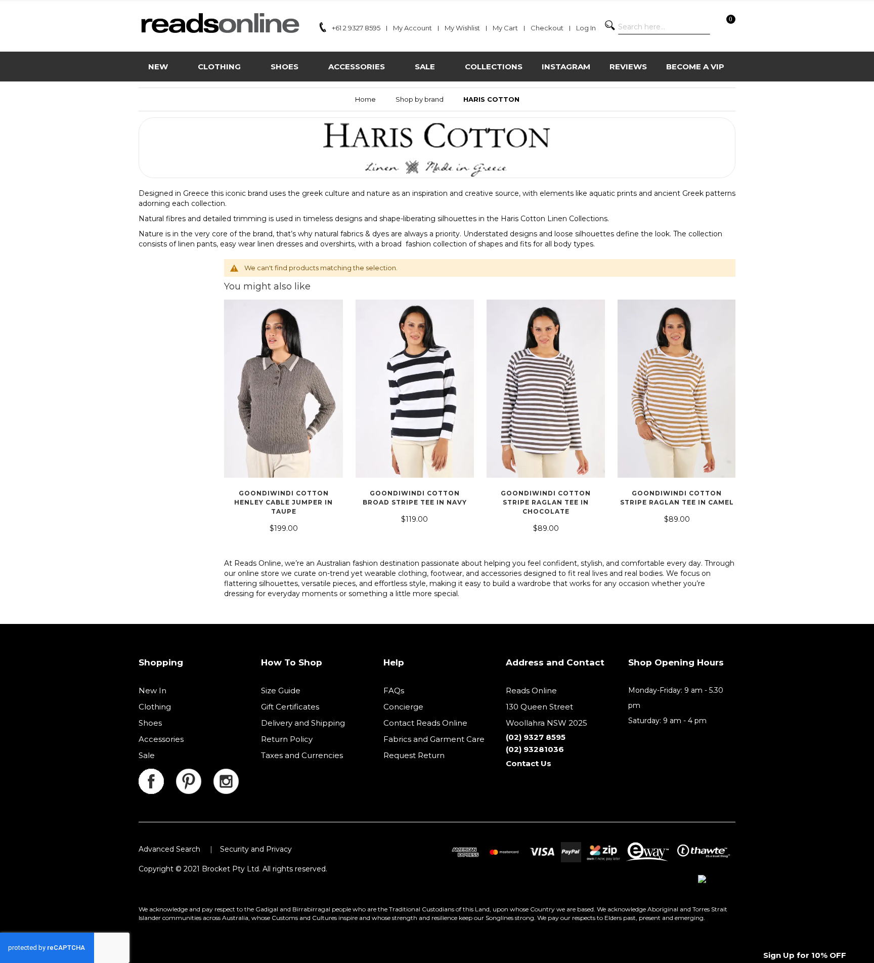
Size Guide (280, 690)
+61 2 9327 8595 (356, 28)
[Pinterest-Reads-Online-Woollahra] (194, 774)
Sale (147, 755)
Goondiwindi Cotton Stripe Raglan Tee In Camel (677, 497)
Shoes (150, 723)
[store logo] (220, 23)
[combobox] (664, 26)
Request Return (414, 755)
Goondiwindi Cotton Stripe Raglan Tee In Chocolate (546, 502)
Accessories (161, 739)
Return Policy (287, 739)
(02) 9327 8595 (535, 737)
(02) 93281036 (535, 749)
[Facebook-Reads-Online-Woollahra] (157, 774)
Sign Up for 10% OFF (804, 955)
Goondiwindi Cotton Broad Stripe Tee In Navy (415, 497)
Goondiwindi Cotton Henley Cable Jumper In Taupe (283, 502)
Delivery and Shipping (303, 723)
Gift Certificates (290, 706)
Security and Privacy (256, 849)
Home (365, 99)
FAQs (393, 690)
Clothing (155, 706)
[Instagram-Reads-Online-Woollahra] (226, 774)
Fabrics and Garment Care (434, 739)
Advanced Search (169, 849)
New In (152, 690)
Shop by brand (420, 99)
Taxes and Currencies (302, 755)
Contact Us (528, 763)
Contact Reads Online (425, 723)
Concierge (403, 706)
